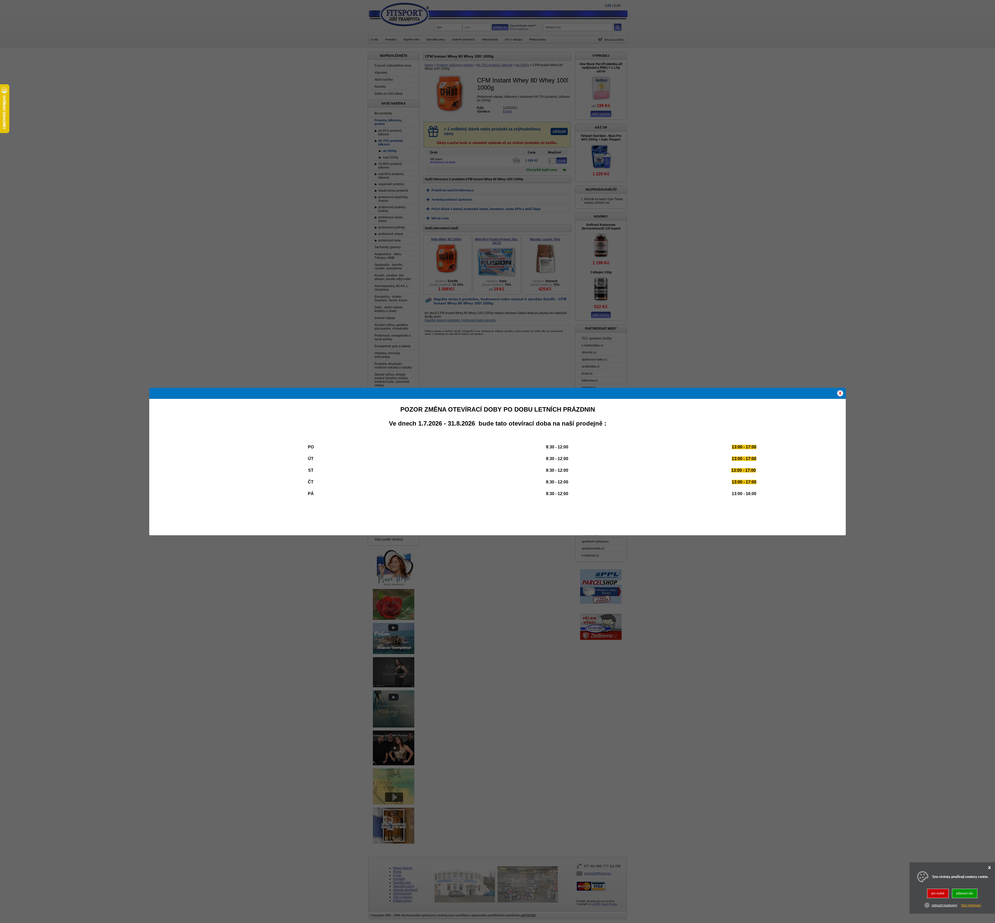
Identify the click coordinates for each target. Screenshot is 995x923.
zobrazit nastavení (944, 905)
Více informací (971, 905)
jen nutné (937, 893)
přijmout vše (964, 893)
